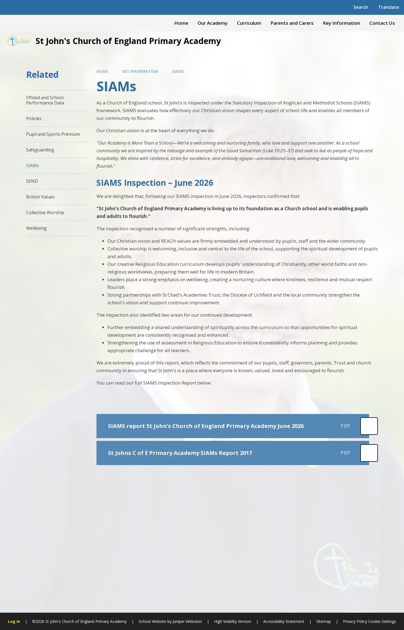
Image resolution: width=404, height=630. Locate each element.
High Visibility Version (232, 621)
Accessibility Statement (283, 621)
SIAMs (178, 71)
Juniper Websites (187, 621)
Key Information (140, 71)
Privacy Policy (355, 621)
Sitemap (323, 621)
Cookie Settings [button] (382, 621)
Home (102, 71)
